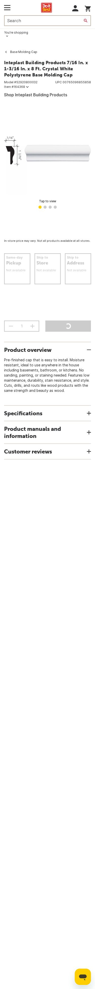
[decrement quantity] (11, 326)
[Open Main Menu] (7, 7)
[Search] (85, 20)
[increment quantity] (32, 326)
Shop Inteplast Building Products (35, 94)
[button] (75, 8)
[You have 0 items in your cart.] (88, 8)
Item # (14, 87)
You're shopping (16, 32)
